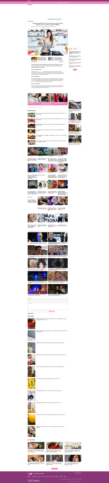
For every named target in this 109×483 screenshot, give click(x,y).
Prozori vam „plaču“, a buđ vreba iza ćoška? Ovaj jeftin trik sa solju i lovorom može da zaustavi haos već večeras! (75, 122)
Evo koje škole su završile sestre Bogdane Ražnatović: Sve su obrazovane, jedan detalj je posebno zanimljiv (75, 66)
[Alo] (28, 0)
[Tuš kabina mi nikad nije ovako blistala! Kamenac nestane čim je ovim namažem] (31, 347)
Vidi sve (75, 69)
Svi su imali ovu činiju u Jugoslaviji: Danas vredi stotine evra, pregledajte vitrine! (50, 366)
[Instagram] (77, 473)
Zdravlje (45, 2)
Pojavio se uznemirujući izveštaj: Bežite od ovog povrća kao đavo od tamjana (75, 144)
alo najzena (34, 107)
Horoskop (64, 2)
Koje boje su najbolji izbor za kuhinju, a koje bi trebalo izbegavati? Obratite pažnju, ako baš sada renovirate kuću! (75, 60)
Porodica (48, 2)
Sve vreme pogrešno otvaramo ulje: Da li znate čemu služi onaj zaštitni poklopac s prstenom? (50, 130)
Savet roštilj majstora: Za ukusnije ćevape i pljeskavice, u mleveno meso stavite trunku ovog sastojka (51, 136)
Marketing (64, 479)
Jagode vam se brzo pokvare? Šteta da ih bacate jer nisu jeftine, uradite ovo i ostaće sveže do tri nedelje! (52, 119)
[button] (51, 27)
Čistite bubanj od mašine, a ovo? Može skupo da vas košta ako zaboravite (49, 390)
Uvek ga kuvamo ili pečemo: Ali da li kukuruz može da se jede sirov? (48, 378)
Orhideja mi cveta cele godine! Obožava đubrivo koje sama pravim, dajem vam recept (51, 354)
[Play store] (30, 481)
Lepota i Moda (40, 2)
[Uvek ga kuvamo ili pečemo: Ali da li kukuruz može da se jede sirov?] (31, 383)
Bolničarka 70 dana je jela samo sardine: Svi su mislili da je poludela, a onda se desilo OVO (75, 110)
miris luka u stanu (39, 107)
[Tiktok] (80, 473)
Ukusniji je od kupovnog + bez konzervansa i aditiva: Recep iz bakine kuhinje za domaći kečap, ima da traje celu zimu (51, 319)
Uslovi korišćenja (78, 479)
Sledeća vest (61, 61)
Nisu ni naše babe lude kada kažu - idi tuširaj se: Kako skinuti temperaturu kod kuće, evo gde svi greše (75, 63)
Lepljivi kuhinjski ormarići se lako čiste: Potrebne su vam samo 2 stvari (48, 402)
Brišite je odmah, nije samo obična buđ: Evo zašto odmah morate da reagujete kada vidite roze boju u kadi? (51, 331)
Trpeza (68, 2)
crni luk (30, 107)
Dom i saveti (60, 2)
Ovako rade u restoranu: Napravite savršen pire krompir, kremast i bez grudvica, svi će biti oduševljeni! (51, 114)
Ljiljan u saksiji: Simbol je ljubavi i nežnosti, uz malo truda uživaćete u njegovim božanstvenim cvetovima (42, 58)
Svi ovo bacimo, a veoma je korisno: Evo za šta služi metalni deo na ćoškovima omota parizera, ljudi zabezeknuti (51, 141)
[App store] (37, 481)
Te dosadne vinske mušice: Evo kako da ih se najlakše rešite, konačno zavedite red (50, 414)
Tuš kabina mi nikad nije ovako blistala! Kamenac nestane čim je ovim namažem (50, 342)
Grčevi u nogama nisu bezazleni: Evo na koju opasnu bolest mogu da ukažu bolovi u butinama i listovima (59, 59)
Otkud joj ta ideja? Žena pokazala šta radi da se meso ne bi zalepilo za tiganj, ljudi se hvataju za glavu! (50, 125)
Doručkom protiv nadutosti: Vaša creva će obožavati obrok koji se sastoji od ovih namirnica (50, 427)
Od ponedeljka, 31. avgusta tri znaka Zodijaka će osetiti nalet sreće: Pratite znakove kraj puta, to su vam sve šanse (75, 52)
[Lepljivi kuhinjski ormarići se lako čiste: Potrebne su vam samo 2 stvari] (31, 407)
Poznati (56, 2)
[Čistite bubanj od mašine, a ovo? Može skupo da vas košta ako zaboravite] (31, 395)
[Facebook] (75, 473)
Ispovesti (52, 2)
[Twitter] (79, 473)
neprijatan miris (40, 71)
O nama (61, 479)
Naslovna (35, 2)
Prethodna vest (34, 61)
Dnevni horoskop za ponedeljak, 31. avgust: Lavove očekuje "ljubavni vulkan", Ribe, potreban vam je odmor (72, 463)
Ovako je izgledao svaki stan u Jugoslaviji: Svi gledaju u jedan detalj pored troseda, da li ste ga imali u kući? (75, 133)
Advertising (69, 479)
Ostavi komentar (51, 311)
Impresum (73, 479)
